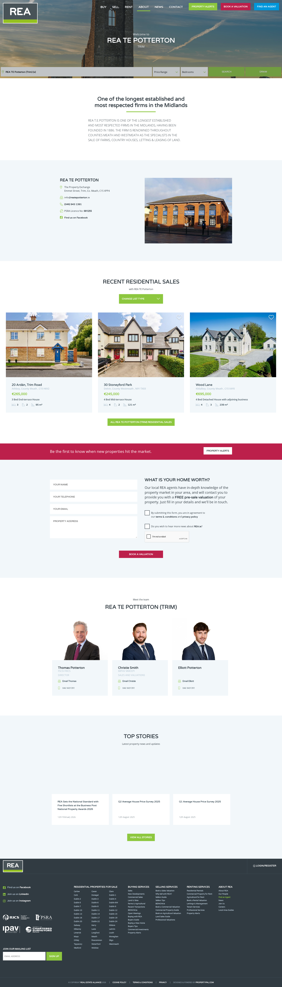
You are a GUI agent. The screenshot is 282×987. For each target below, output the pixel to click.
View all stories (141, 837)
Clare (111, 891)
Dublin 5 (77, 903)
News (159, 7)
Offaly (76, 940)
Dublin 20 (78, 921)
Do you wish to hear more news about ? (176, 526)
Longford (95, 933)
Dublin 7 (77, 906)
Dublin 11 (96, 910)
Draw (263, 71)
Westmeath (114, 944)
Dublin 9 (112, 906)
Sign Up (54, 956)
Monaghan (113, 937)
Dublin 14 (96, 914)
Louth (111, 933)
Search (226, 71)
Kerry (94, 925)
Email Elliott (188, 681)
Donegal (95, 895)
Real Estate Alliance (90, 982)
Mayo (76, 937)
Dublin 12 (113, 910)
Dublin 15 (113, 914)
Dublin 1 (112, 895)
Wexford (77, 948)
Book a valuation (236, 6)
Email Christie (129, 681)
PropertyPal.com (205, 982)
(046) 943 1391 (73, 204)
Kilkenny (77, 929)
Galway (77, 925)
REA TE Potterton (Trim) (21, 72)
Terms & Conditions (143, 982)
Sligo (111, 940)
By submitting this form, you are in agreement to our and (178, 514)
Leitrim (112, 929)
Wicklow (95, 948)
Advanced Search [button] (269, 70)
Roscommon (97, 940)
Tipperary (78, 944)
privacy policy (190, 516)
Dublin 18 (113, 918)
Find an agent (266, 6)
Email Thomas (69, 681)
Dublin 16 (78, 918)
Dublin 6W (113, 903)
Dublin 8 (95, 906)
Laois (94, 929)
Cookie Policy (119, 982)
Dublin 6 (95, 903)
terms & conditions (166, 516)
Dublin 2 (77, 899)
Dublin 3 (95, 899)
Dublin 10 (78, 910)
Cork (76, 895)
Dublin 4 (112, 899)
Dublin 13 (78, 914)
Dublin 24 (113, 921)
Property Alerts (203, 6)
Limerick (77, 933)
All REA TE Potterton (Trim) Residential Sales (141, 422)
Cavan (94, 891)
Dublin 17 (96, 918)
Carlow (77, 891)
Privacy (163, 982)
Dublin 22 (96, 921)
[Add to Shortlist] (87, 317)
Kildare (112, 925)
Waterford (96, 944)
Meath (94, 937)
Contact (176, 7)
